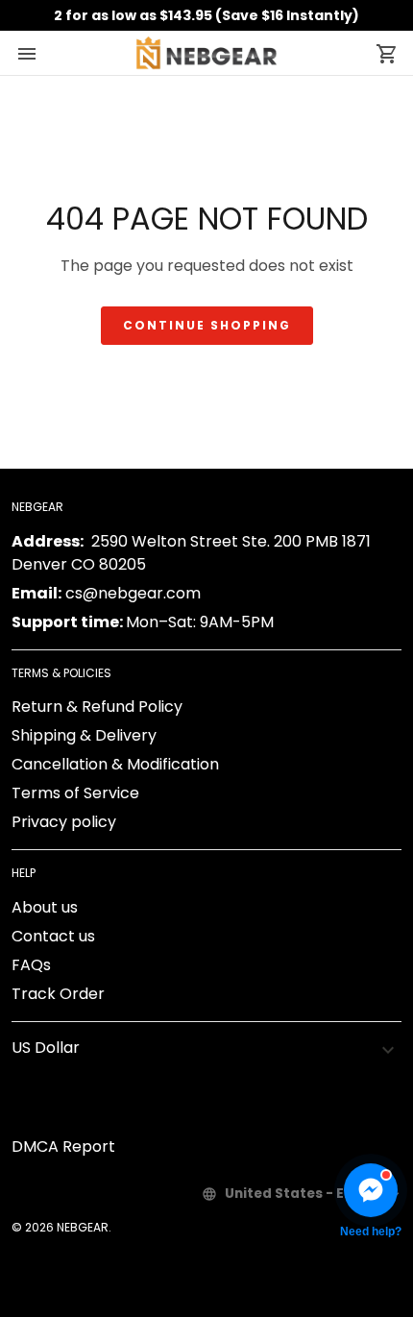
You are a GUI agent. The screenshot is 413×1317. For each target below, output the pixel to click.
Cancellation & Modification (115, 764)
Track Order (58, 994)
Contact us (53, 936)
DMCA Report (63, 1146)
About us (45, 907)
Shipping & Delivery (84, 735)
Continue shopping (207, 325)
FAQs (31, 965)
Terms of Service (75, 793)
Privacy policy (64, 822)
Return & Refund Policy (97, 706)
